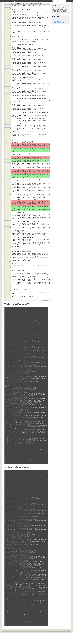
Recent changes (12, 1)
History (54, 18)
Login (68, 1)
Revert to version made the (59, 20)
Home (4, 1)
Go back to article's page (58, 22)
